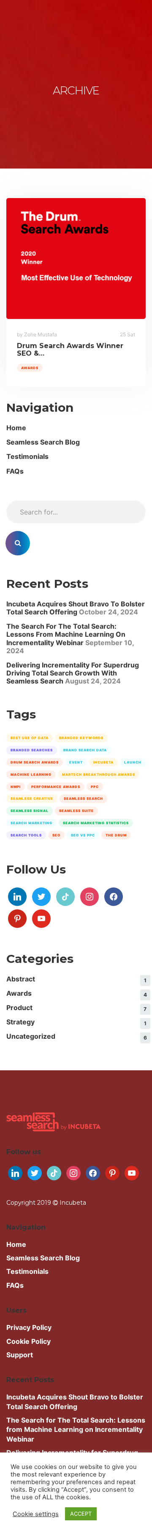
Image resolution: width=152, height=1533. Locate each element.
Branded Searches (32, 750)
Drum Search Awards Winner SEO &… (70, 349)
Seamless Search (83, 798)
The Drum (116, 835)
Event (76, 762)
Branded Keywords (81, 738)
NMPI (16, 787)
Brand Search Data (85, 750)
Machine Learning (31, 774)
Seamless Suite (76, 811)
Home (16, 427)
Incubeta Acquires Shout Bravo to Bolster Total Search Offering (75, 608)
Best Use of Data (30, 738)
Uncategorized (30, 1036)
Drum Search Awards (35, 762)
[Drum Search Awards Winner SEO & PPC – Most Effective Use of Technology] (76, 258)
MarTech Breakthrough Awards (98, 774)
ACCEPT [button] (81, 1513)
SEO (56, 835)
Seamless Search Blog (43, 442)
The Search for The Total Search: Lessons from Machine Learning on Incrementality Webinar (65, 634)
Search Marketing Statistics (96, 823)
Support (19, 1355)
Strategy (20, 1022)
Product (19, 1007)
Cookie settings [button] (36, 1514)
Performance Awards (55, 787)
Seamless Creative (32, 798)
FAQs (15, 471)
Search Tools (26, 835)
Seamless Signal (30, 811)
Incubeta (103, 762)
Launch (132, 762)
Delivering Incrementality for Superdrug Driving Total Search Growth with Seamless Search (72, 673)
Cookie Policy (28, 1341)
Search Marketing (31, 823)
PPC (95, 787)
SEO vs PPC (83, 835)
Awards (29, 368)
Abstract (20, 979)
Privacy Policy (29, 1327)
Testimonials (27, 456)
